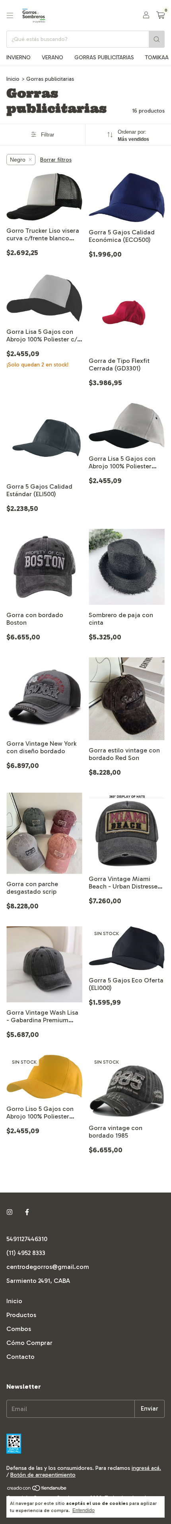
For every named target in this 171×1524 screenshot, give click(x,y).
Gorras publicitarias (104, 57)
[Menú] (10, 15)
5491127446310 (26, 1239)
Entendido (83, 1510)
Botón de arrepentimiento (43, 1474)
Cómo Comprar (29, 1343)
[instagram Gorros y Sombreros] (9, 1212)
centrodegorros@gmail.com (47, 1267)
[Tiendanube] (37, 1489)
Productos (21, 1315)
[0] (160, 15)
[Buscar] (157, 39)
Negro (17, 159)
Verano (52, 57)
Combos (18, 1329)
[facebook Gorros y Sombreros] (27, 1212)
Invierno (18, 57)
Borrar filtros (56, 159)
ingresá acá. (146, 1468)
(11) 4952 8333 (25, 1253)
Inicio (12, 79)
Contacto (20, 1356)
